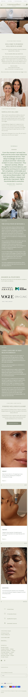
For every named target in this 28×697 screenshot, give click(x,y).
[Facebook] (2, 660)
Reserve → (4, 480)
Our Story (8, 1)
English (2, 683)
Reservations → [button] (4, 640)
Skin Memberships (16, 1)
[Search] (24, 5)
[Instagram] (5, 660)
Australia (9, 683)
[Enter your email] (25, 675)
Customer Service (4, 667)
